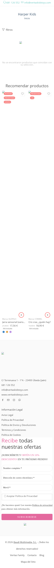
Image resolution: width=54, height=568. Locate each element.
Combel (38, 319)
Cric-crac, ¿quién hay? (39, 322)
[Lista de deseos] (22, 94)
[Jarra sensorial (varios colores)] (14, 203)
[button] (47, 315)
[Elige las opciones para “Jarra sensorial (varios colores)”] (21, 315)
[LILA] (10, 332)
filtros (9, 29)
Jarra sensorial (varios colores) (14, 322)
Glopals (12, 319)
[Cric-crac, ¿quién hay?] (40, 203)
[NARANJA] (7, 332)
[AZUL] (3, 332)
